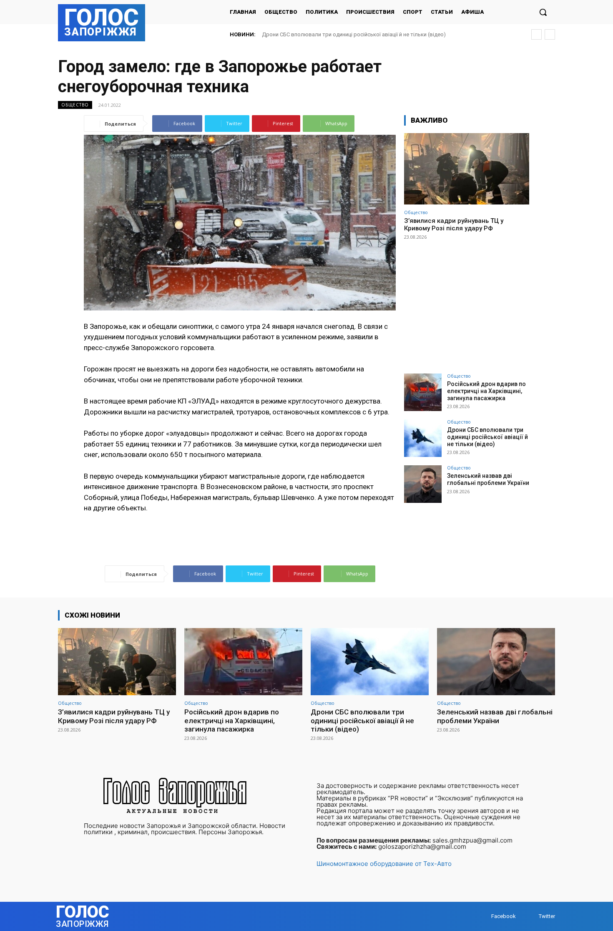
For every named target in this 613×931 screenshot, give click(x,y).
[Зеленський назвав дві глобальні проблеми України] (423, 484)
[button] (543, 12)
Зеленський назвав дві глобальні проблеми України (330, 34)
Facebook (503, 916)
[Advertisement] (466, 303)
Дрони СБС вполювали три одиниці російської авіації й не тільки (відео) (487, 436)
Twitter (547, 916)
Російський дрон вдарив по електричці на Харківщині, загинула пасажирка (486, 391)
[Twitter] (530, 916)
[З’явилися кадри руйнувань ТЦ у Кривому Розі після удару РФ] (466, 168)
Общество (75, 105)
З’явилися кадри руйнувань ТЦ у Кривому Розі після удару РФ (453, 224)
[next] (550, 34)
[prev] (536, 34)
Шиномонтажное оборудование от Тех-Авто (384, 864)
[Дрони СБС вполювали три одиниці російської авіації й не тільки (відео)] (423, 438)
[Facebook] (483, 916)
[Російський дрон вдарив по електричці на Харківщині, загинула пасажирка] (423, 392)
